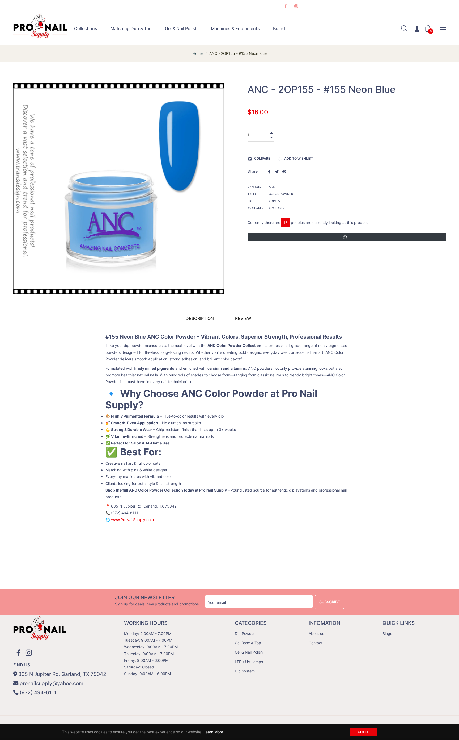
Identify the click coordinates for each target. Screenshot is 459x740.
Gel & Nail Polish (249, 652)
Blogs (387, 633)
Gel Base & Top (248, 643)
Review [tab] (243, 318)
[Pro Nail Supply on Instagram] (296, 6)
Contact (315, 643)
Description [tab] (200, 318)
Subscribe (329, 602)
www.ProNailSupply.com (132, 519)
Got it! (363, 732)
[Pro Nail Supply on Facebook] (285, 6)
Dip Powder (245, 633)
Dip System (245, 671)
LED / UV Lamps (249, 661)
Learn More (213, 732)
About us (316, 633)
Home (198, 53)
